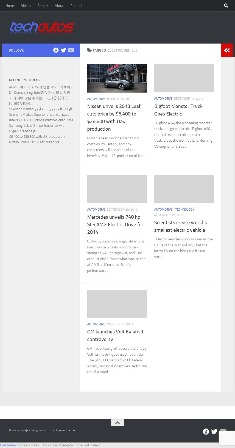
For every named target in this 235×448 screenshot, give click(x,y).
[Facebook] (56, 50)
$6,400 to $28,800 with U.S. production (36, 137)
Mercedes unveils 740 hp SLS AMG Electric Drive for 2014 (115, 224)
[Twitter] (63, 50)
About (59, 5)
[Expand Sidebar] (227, 50)
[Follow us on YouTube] (70, 50)
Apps (41, 5)
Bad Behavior (10, 445)
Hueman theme (65, 430)
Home (10, 5)
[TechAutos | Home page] (42, 27)
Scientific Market (21, 109)
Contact (76, 5)
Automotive (96, 99)
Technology (184, 210)
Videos (26, 5)
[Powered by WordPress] (26, 430)
